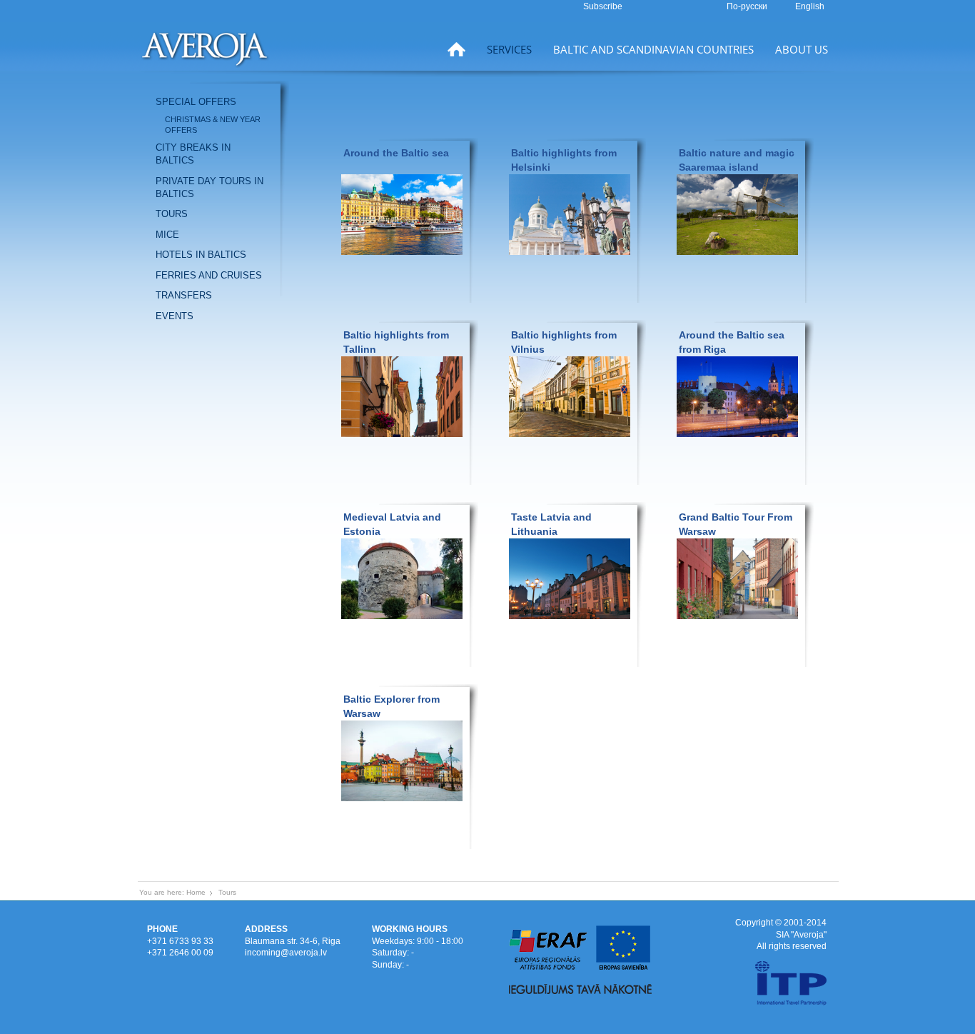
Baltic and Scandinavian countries (653, 49)
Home (196, 892)
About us (801, 49)
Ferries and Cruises (209, 275)
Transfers (184, 295)
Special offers (196, 101)
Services (509, 49)
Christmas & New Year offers (213, 124)
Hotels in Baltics (201, 254)
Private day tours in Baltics (209, 187)
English (809, 6)
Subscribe (602, 6)
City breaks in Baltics (193, 154)
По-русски (748, 6)
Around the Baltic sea (396, 153)
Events (174, 316)
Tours (172, 214)
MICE (167, 234)
